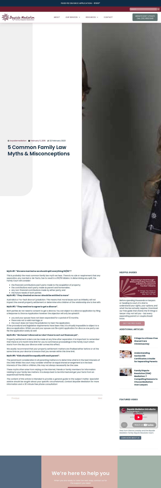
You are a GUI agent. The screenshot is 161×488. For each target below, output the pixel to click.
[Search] (158, 9)
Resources (91, 17)
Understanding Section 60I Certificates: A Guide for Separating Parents (145, 357)
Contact (108, 17)
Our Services (72, 17)
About (57, 17)
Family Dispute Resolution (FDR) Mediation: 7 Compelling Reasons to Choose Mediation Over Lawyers (146, 377)
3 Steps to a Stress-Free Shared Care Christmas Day (146, 341)
